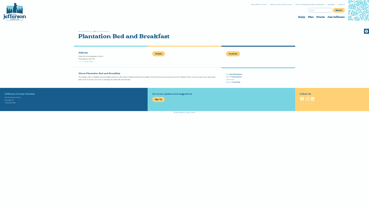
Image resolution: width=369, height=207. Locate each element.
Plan (311, 17)
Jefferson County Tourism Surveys (281, 4)
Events (321, 17)
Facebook (233, 54)
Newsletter (331, 4)
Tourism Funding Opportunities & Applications (310, 4)
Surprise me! (230, 79)
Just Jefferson (336, 17)
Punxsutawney (102, 31)
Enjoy (301, 17)
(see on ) (85, 61)
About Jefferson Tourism (259, 4)
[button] (366, 31)
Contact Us (341, 4)
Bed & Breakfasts (85, 31)
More (234, 74)
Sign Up (158, 99)
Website (158, 54)
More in (234, 76)
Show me (233, 82)
